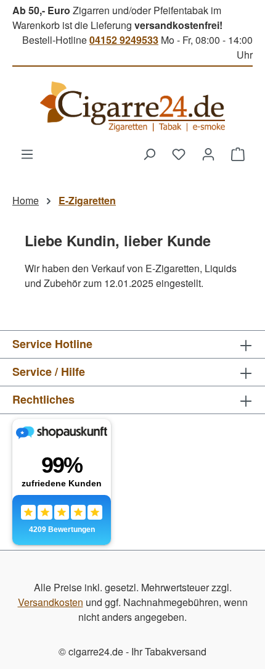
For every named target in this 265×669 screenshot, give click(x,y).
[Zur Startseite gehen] (132, 106)
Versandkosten (50, 602)
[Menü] (27, 153)
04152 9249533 (123, 40)
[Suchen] (149, 153)
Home (25, 200)
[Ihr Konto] (208, 153)
